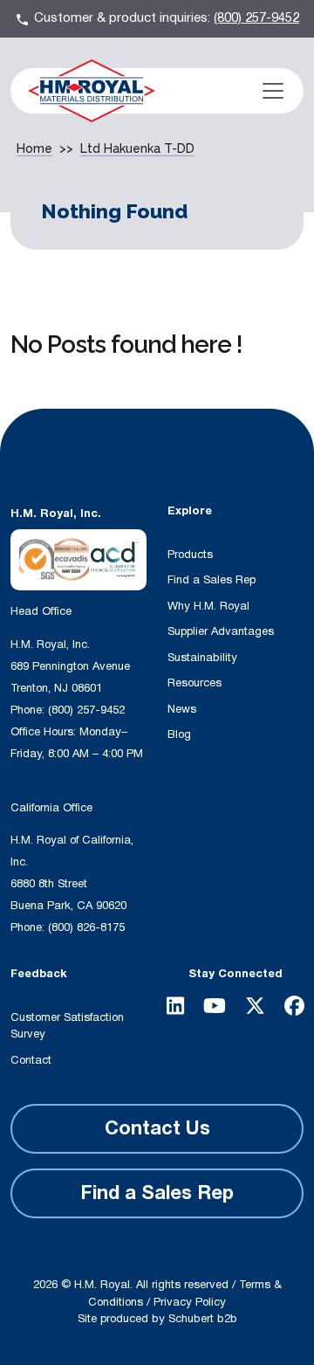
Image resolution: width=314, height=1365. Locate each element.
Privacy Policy (190, 1302)
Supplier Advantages (220, 631)
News (181, 709)
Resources (194, 683)
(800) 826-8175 (86, 927)
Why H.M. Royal (208, 606)
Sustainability (202, 657)
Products (190, 554)
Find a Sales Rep (211, 580)
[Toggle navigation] (273, 91)
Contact (30, 1060)
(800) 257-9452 (256, 18)
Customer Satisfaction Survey (67, 1026)
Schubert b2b (202, 1318)
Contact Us (157, 1128)
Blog (179, 734)
